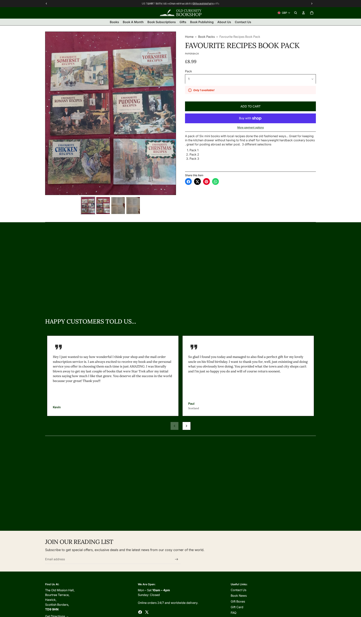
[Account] (303, 13)
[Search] (295, 13)
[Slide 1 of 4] (88, 205)
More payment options (250, 127)
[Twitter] (147, 612)
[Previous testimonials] (174, 426)
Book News (239, 595)
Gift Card (237, 607)
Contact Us (238, 590)
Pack (188, 71)
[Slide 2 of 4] (103, 205)
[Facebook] (140, 612)
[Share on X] (197, 181)
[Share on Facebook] (188, 181)
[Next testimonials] (186, 426)
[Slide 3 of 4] (118, 205)
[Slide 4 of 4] (133, 205)
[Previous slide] (49, 113)
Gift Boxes (238, 601)
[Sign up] (176, 559)
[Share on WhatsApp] (215, 181)
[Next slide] (172, 113)
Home (189, 37)
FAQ (233, 613)
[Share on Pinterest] (206, 181)
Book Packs (206, 37)
